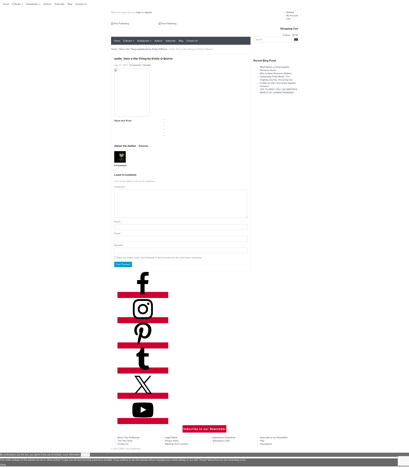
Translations (266, 444)
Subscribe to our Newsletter (274, 437)
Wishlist (290, 12)
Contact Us (81, 4)
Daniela (147, 65)
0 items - (290, 35)
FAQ (262, 440)
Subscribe (59, 4)
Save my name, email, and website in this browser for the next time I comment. (159, 257)
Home (6, 4)
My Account (292, 15)
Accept (85, 454)
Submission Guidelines (223, 437)
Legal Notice (171, 437)
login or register (144, 12)
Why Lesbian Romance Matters (276, 73)
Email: (117, 233)
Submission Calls (221, 440)
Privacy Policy (172, 440)
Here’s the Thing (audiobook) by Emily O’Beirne (143, 49)
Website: (119, 245)
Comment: (119, 187)
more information (71, 454)
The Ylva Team (125, 440)
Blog (70, 4)
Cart (288, 18)
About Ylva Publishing (128, 437)
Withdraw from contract (176, 444)
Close (3, 464)
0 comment (135, 65)
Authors (47, 4)
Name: (117, 221)
